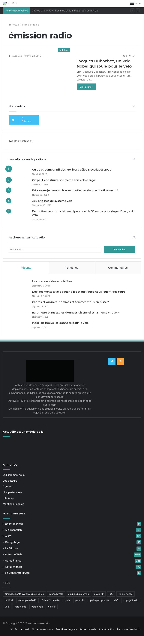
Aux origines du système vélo (52, 201)
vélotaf (52, 606)
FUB (111, 593)
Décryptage (12, 542)
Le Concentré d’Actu (17, 572)
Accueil (15, 24)
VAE (116, 600)
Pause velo (16, 55)
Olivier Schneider (51, 600)
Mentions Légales (13, 503)
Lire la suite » (86, 86)
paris (67, 600)
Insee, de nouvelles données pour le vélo (60, 323)
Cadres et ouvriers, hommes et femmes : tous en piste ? (65, 10)
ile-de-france (125, 593)
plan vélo (80, 600)
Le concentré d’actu (128, 629)
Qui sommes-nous (14, 474)
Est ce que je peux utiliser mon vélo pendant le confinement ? (75, 190)
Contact (8, 486)
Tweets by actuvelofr (21, 140)
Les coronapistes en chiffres (52, 281)
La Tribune (11, 548)
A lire (8, 536)
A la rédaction (13, 529)
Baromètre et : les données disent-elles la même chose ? (75, 312)
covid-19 (99, 593)
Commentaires (118, 267)
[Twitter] (112, 361)
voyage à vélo (130, 600)
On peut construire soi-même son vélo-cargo (63, 180)
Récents (25, 267)
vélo (7, 606)
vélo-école (37, 606)
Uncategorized (14, 523)
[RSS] (120, 361)
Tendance (71, 267)
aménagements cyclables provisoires (24, 593)
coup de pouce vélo (78, 593)
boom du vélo (56, 593)
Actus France (13, 560)
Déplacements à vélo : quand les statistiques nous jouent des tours (78, 291)
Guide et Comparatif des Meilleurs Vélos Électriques (71, 169)
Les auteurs (10, 480)
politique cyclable (99, 600)
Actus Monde (13, 566)
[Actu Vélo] (10, 3)
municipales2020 (27, 600)
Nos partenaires (12, 492)
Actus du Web (13, 554)
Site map (8, 498)
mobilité (9, 600)
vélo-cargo (20, 606)
